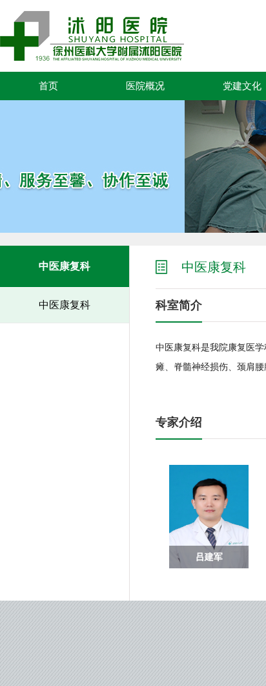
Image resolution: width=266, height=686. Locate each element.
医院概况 (145, 86)
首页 (48, 86)
